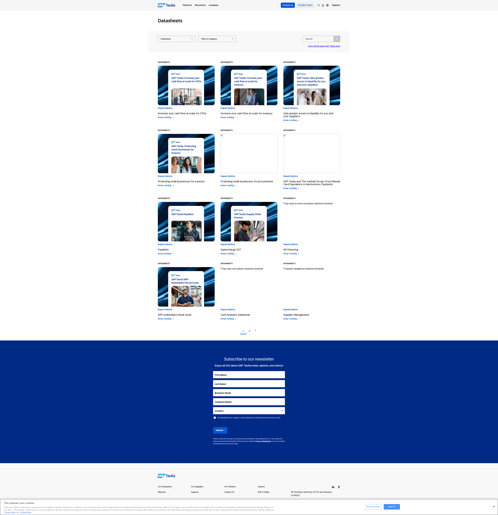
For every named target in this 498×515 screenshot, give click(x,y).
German (332, 8)
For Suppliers (197, 487)
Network (162, 492)
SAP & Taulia (263, 492)
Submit (219, 430)
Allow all (392, 507)
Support (336, 5)
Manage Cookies (373, 507)
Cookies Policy (25, 512)
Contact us (287, 5)
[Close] (494, 506)
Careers (261, 487)
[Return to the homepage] (164, 475)
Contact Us (229, 492)
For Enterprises (165, 487)
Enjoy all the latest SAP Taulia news (324, 46)
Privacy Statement (263, 441)
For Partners (230, 487)
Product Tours (305, 5)
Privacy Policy (10, 512)
